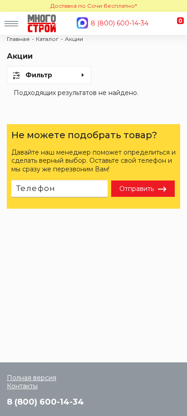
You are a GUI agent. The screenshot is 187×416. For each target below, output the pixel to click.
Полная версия (31, 378)
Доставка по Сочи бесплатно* (93, 5)
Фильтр (38, 75)
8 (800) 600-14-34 (119, 23)
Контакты (22, 386)
